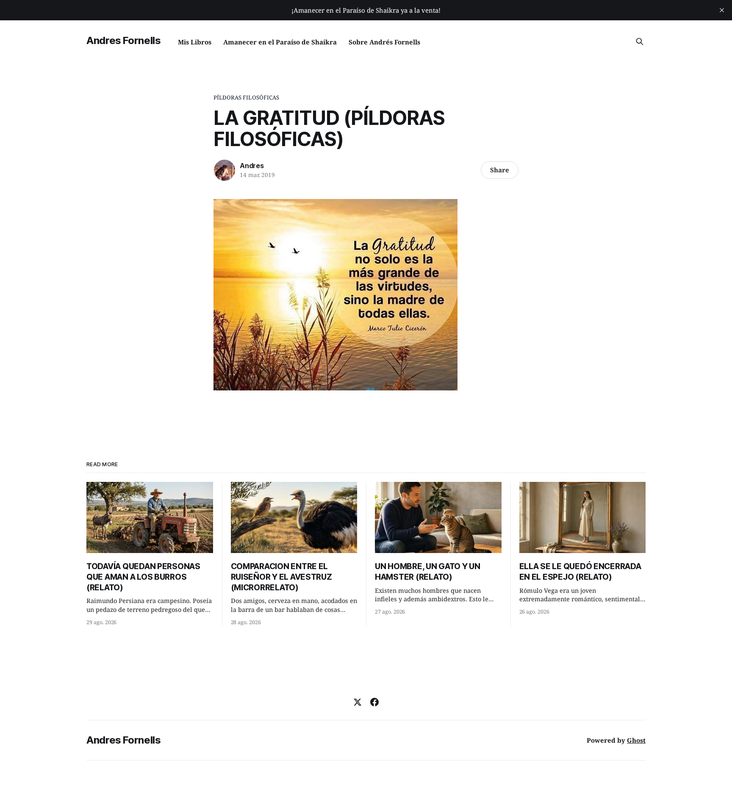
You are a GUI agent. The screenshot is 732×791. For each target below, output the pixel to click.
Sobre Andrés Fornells (384, 42)
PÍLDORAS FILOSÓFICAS (247, 97)
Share (499, 170)
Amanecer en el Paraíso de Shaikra (280, 42)
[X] (357, 702)
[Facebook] (374, 702)
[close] (722, 10)
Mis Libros (194, 42)
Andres (252, 165)
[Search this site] (639, 41)
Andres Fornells (123, 40)
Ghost (636, 740)
